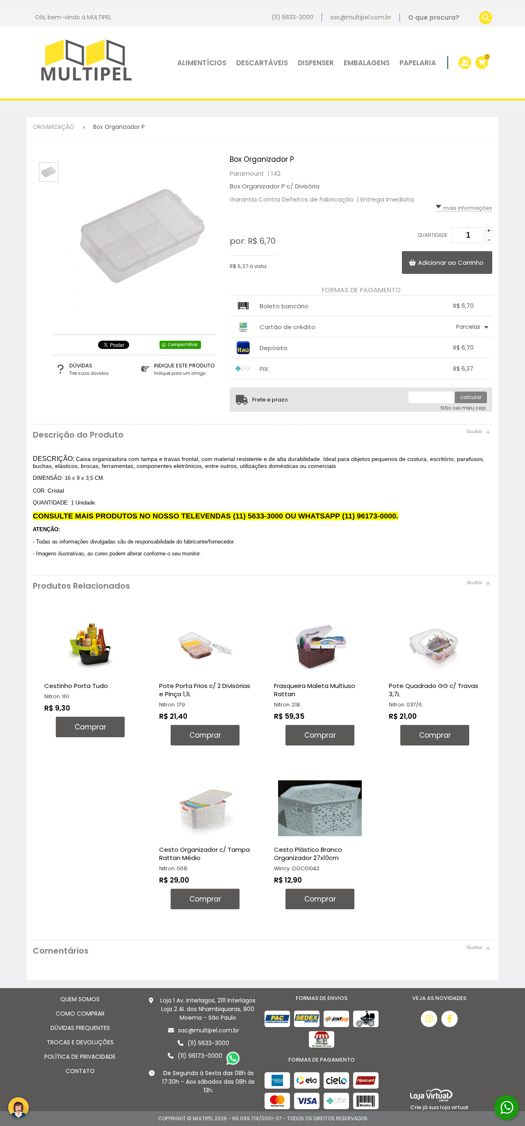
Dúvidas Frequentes (80, 1028)
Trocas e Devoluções (80, 1042)
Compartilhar (183, 345)
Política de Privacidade (80, 1057)
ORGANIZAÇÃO (53, 127)
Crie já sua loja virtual (439, 1107)
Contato (80, 1071)
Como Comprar (80, 1013)
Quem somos (80, 999)
